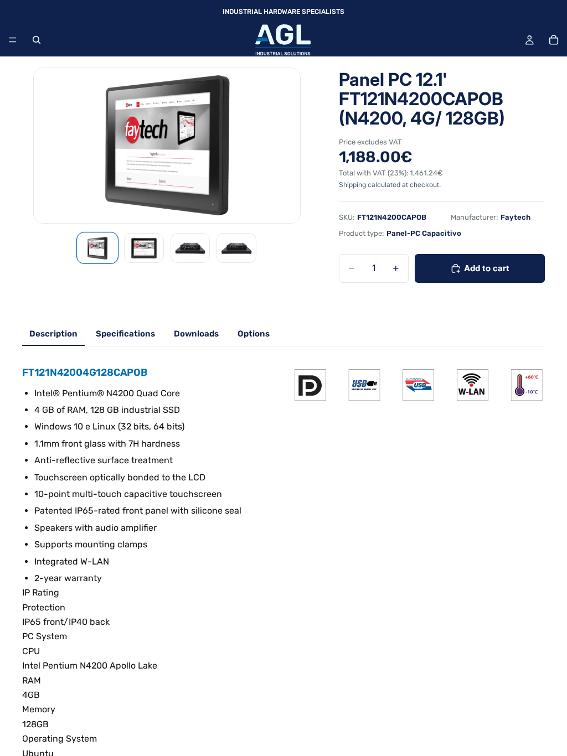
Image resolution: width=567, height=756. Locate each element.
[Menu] (12, 40)
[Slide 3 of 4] (190, 248)
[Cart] (554, 40)
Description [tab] (53, 334)
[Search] (36, 40)
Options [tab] (254, 334)
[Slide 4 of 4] (236, 248)
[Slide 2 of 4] (144, 248)
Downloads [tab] (196, 334)
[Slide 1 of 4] (97, 248)
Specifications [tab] (125, 334)
